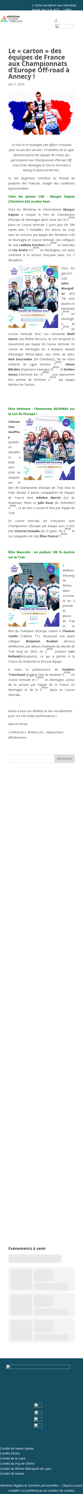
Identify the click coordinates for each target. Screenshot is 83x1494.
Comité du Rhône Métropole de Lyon (25, 1469)
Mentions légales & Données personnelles (29, 1485)
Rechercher (64, 759)
